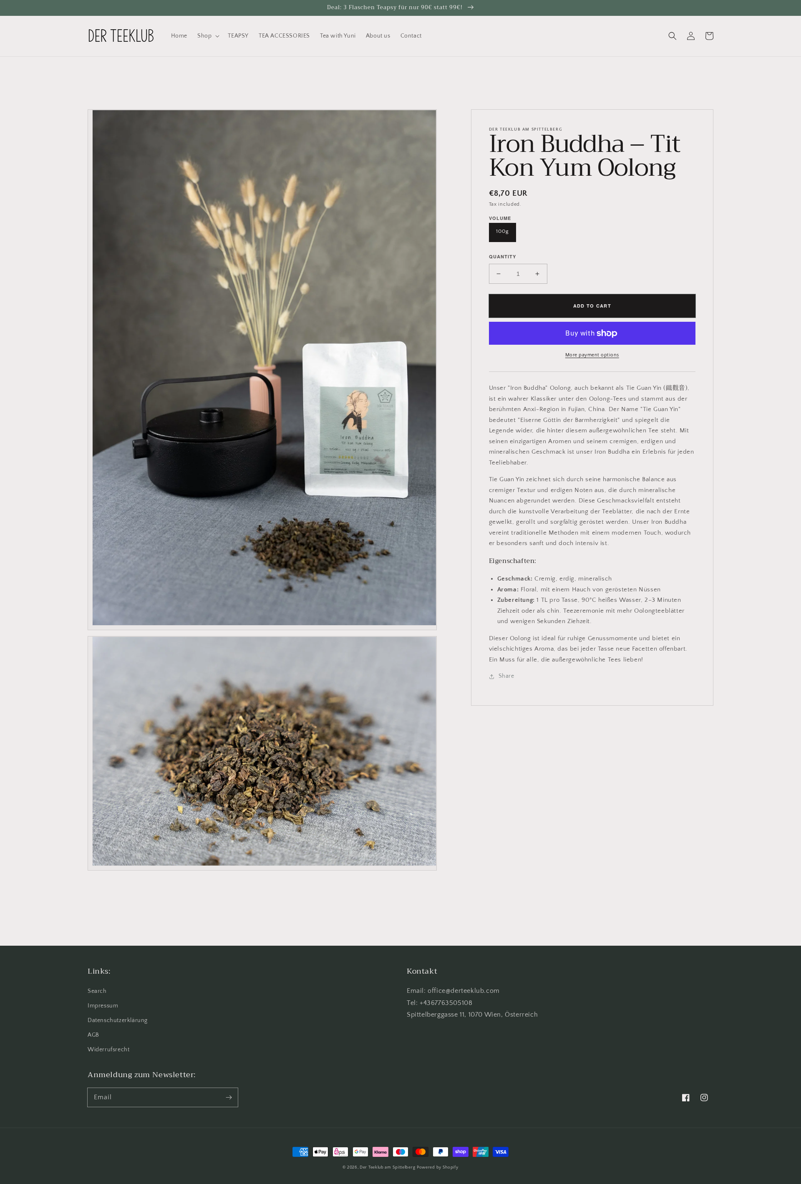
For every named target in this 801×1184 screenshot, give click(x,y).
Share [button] (506, 676)
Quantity (502, 256)
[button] (207, 36)
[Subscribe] (228, 1097)
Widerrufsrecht (108, 1049)
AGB (93, 1035)
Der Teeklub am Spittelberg (387, 1167)
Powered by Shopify (437, 1167)
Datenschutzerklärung (118, 1020)
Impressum (103, 1005)
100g (502, 231)
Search (97, 991)
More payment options (592, 355)
